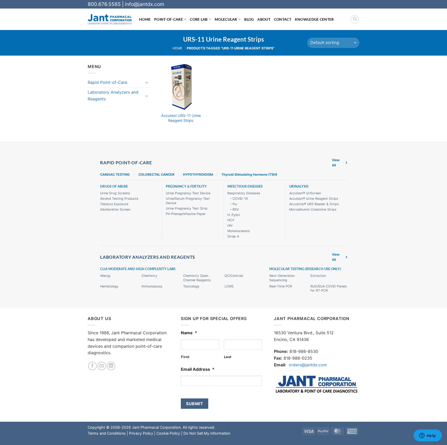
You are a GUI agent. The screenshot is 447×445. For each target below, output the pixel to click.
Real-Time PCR (280, 286)
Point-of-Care (168, 19)
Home (145, 19)
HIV (230, 225)
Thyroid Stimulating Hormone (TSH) (249, 174)
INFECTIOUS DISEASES (245, 186)
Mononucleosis (238, 231)
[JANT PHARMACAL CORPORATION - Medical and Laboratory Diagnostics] (109, 19)
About (263, 19)
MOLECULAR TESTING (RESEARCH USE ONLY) (305, 269)
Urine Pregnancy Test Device (188, 193)
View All (336, 162)
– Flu (233, 204)
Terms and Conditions (107, 433)
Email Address (197, 369)
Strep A (233, 236)
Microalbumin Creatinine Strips (313, 209)
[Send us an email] (102, 366)
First (185, 357)
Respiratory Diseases (243, 193)
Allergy (105, 276)
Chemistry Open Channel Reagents (197, 278)
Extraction (318, 276)
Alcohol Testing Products (119, 199)
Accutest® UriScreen (305, 193)
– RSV (234, 209)
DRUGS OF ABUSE (114, 186)
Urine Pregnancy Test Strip (186, 208)
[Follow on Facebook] (92, 366)
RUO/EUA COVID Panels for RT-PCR (328, 288)
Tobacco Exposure (114, 204)
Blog (249, 19)
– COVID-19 (239, 199)
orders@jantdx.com (308, 364)
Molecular (226, 19)
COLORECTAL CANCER (156, 174)
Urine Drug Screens (115, 193)
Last (228, 357)
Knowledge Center (314, 19)
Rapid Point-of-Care (107, 82)
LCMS (229, 286)
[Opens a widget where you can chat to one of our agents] (427, 435)
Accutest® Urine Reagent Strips (313, 199)
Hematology (109, 286)
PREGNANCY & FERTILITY (186, 186)
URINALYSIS (298, 186)
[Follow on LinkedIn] (111, 366)
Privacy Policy (141, 433)
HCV (230, 220)
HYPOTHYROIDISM (198, 174)
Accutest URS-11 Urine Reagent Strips (181, 118)
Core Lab (198, 19)
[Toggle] (147, 82)
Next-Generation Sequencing (282, 278)
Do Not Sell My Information (206, 433)
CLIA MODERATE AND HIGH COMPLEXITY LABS (137, 269)
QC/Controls (234, 276)
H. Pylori (233, 215)
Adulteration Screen (115, 209)
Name (189, 332)
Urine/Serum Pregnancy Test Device (188, 201)
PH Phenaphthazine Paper (186, 214)
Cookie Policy (168, 433)
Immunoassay (151, 286)
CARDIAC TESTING (115, 174)
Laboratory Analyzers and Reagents (113, 95)
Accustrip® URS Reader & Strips (314, 204)
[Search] (355, 19)
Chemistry (149, 276)
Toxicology (191, 286)
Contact (282, 19)
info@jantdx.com (144, 4)
